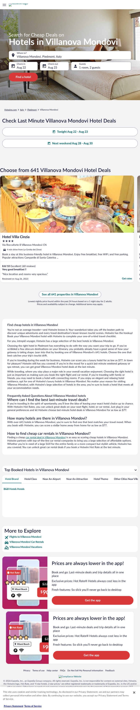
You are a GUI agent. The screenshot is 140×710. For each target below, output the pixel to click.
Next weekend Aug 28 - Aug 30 (72, 143)
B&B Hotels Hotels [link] (14, 489)
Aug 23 (52, 67)
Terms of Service (33, 706)
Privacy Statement (13, 706)
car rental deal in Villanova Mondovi (46, 437)
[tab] (12, 479)
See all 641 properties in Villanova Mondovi (70, 294)
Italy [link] (22, 110)
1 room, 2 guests (89, 67)
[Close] (134, 693)
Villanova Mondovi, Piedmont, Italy (39, 56)
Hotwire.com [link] (10, 110)
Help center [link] (52, 670)
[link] (70, 537)
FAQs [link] (62, 670)
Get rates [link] (127, 278)
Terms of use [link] (38, 670)
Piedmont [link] (32, 110)
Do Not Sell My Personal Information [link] (85, 670)
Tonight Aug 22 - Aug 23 (72, 131)
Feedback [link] (109, 670)
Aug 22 (21, 67)
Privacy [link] (26, 670)
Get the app (92, 600)
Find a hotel (23, 77)
